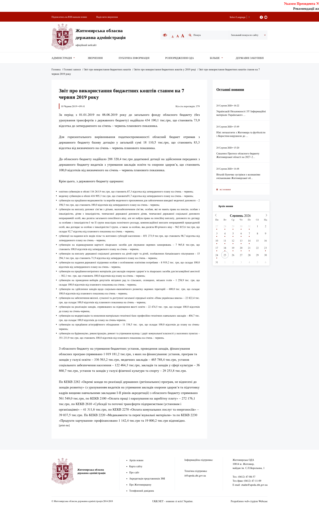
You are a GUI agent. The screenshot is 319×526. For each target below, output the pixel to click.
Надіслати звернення (107, 16)
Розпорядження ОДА (179, 58)
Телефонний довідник (141, 490)
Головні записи (72, 69)
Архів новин (225, 206)
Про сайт (134, 472)
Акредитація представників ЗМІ (147, 478)
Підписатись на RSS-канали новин (69, 16)
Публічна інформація (134, 58)
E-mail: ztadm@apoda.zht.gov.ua (250, 484)
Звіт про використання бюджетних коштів (107, 69)
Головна (56, 69)
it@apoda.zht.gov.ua (195, 475)
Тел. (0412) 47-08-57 (244, 476)
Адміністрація (62, 58)
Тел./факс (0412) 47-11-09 (247, 480)
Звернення (95, 58)
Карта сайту (135, 466)
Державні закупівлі (250, 58)
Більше (215, 58)
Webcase (263, 501)
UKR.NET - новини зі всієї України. (172, 501)
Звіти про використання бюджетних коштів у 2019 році (165, 69)
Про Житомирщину (140, 484)
